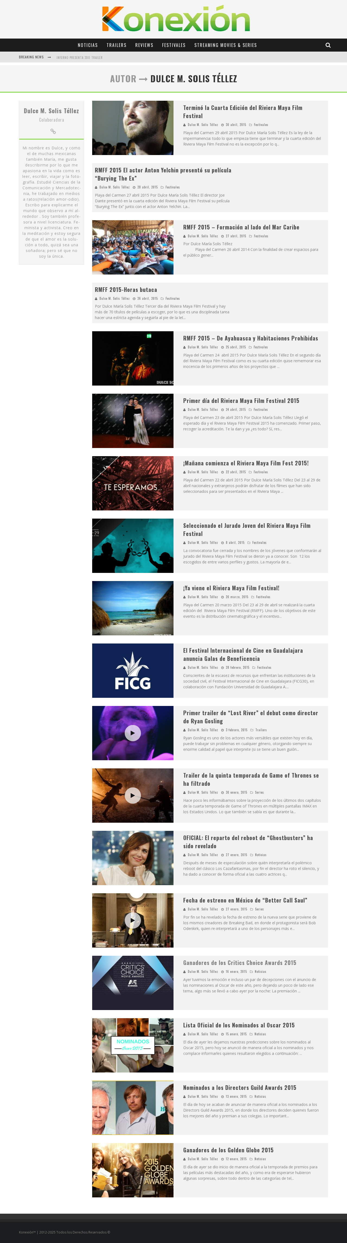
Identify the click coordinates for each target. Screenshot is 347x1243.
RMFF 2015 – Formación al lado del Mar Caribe (241, 227)
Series (259, 792)
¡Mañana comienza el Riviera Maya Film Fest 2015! (246, 463)
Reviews (144, 45)
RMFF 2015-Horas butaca (126, 289)
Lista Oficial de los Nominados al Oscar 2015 (239, 1025)
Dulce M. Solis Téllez (51, 110)
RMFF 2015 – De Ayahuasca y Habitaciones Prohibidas (250, 338)
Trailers (117, 45)
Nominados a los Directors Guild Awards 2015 (240, 1087)
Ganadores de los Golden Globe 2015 (228, 1150)
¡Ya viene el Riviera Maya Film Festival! (231, 588)
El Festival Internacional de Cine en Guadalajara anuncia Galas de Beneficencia (243, 654)
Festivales (174, 45)
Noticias (88, 45)
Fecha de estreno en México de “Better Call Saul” (245, 900)
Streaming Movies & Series (225, 45)
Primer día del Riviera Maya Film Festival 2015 (241, 400)
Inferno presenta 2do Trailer (80, 57)
